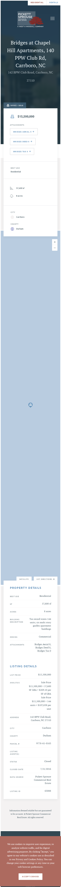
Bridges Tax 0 (44, 651)
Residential (37, 2)
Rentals (53, 2)
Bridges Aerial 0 (43, 644)
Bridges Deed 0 (43, 647)
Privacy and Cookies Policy (29, 859)
